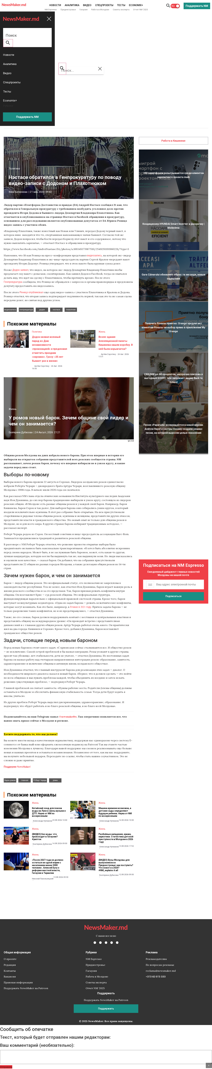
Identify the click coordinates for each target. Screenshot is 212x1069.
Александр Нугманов (42, 821)
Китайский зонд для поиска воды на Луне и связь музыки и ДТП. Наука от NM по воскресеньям (49, 812)
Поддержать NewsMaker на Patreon (26, 988)
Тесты (121, 5)
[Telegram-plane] (117, 942)
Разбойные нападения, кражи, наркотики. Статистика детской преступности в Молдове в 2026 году (116, 838)
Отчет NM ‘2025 (140, 9)
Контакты (10, 970)
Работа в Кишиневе (173, 140)
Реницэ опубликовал (31, 292)
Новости (55, 5)
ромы (55, 780)
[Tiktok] (111, 942)
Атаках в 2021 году (80, 606)
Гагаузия (83, 9)
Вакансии (10, 976)
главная (24, 780)
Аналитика (72, 5)
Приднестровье (68, 9)
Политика (14, 168)
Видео (87, 5)
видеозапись (94, 255)
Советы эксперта (121, 9)
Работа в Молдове (100, 9)
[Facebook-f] (95, 942)
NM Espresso (51, 9)
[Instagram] (106, 942)
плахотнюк (71, 310)
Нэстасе (56, 310)
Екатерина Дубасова (20, 432)
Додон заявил (20, 269)
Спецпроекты (104, 5)
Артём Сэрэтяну (41, 366)
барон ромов (10, 780)
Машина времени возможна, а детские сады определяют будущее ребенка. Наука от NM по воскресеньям (115, 812)
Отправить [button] (6, 1067)
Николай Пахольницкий (42, 879)
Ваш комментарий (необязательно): (37, 1045)
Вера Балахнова (18, 191)
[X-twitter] (100, 942)
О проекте (10, 958)
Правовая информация (18, 982)
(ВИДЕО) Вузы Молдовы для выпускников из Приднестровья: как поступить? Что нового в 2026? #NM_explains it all (116, 865)
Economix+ (136, 5)
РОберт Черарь (39, 780)
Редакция (10, 964)
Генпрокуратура (13, 281)
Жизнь (102, 331)
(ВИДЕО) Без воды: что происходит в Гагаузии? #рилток (45, 837)
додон (42, 310)
